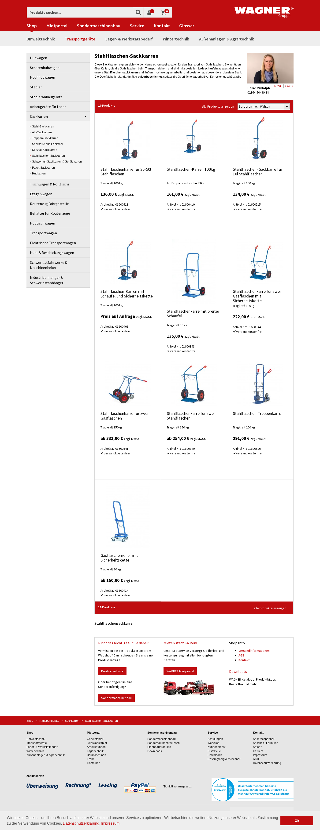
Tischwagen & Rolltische (50, 184)
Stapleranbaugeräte (46, 96)
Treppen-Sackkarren (45, 138)
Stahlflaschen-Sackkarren (48, 155)
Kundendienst (216, 747)
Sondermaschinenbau (98, 25)
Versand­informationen (254, 651)
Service (137, 25)
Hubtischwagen (42, 223)
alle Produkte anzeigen (218, 106)
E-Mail (278, 85)
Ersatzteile (214, 751)
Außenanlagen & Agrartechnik (226, 39)
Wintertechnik (176, 39)
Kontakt (162, 25)
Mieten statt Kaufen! (180, 643)
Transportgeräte (80, 39)
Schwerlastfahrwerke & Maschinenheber (48, 265)
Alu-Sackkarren (42, 132)
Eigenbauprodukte (159, 747)
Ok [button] (297, 821)
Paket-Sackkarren (43, 167)
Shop (31, 25)
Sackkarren (39, 116)
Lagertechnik (95, 751)
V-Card (289, 85)
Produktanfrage (112, 671)
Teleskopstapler (97, 743)
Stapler (36, 87)
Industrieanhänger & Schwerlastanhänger (46, 280)
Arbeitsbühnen (96, 747)
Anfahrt (257, 747)
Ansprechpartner (263, 739)
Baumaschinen (96, 755)
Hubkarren (39, 173)
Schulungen (215, 739)
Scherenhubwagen (45, 67)
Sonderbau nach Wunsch (163, 743)
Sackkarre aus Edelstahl (47, 144)
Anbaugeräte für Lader (48, 106)
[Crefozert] (253, 789)
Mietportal (56, 25)
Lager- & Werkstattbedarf (129, 39)
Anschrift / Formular (265, 743)
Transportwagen (43, 233)
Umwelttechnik (40, 39)
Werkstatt (213, 743)
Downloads (238, 671)
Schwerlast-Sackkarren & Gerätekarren (57, 161)
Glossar (186, 25)
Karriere (258, 751)
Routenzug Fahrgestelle (49, 203)
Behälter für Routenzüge (50, 213)
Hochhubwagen (42, 77)
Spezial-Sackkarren (44, 150)
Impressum (110, 823)
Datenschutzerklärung (81, 823)
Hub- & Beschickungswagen (52, 252)
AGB (241, 655)
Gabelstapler (95, 739)
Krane (91, 759)
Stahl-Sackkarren (43, 126)
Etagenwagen (41, 194)
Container (93, 763)
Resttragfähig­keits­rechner (224, 759)
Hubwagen (38, 57)
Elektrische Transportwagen (53, 242)
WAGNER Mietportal (180, 671)
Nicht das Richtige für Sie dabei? (123, 643)
